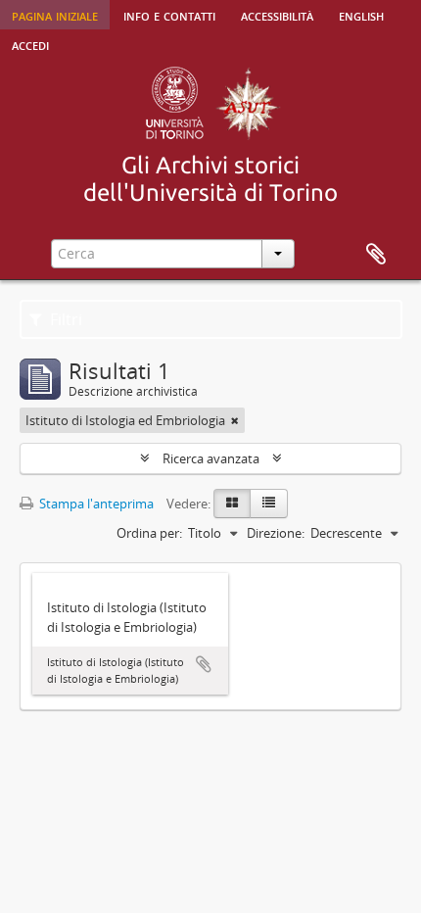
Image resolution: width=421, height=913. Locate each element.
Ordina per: (149, 533)
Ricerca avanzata (211, 458)
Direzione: (275, 533)
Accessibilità (277, 14)
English (361, 14)
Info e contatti (169, 14)
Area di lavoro (375, 254)
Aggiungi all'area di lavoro (203, 664)
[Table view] (269, 503)
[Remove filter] (235, 420)
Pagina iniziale (55, 14)
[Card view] (232, 503)
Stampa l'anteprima (95, 503)
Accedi (30, 44)
